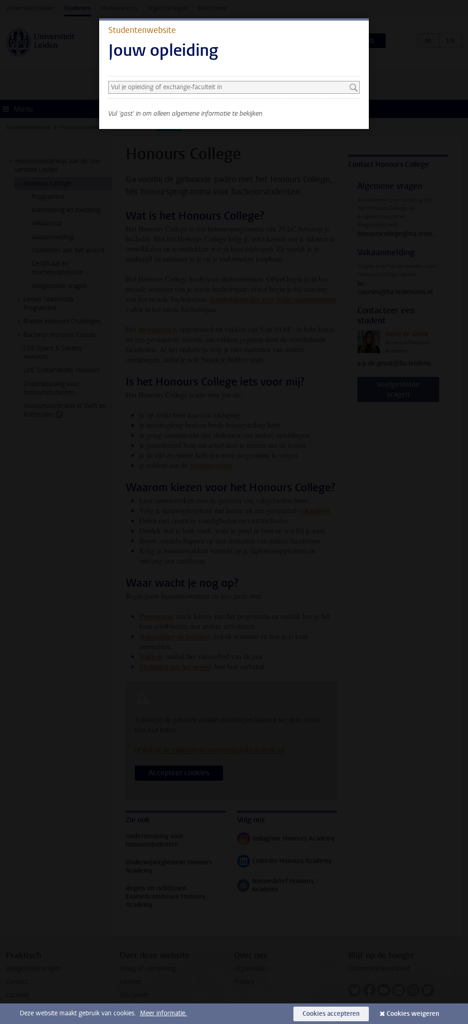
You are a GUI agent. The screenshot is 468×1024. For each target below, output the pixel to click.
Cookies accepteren (331, 1013)
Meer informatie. (163, 1013)
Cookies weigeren (413, 1013)
